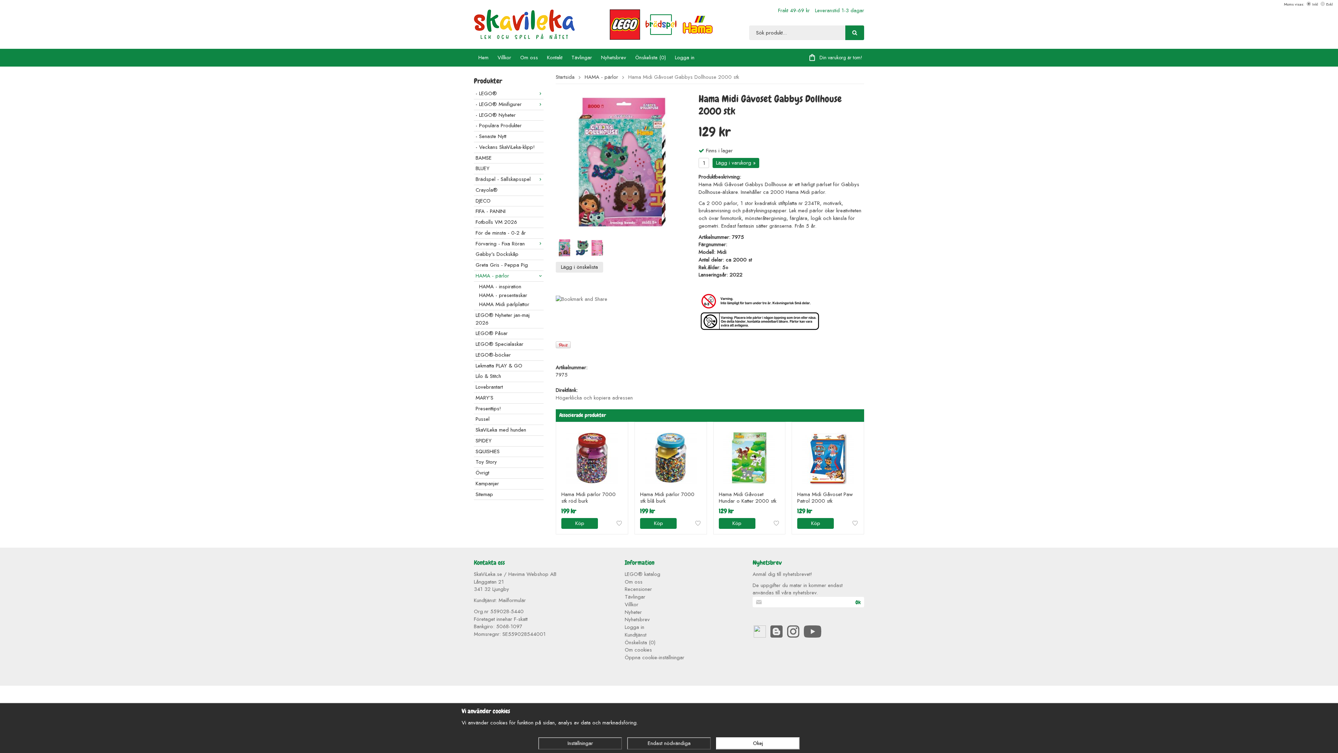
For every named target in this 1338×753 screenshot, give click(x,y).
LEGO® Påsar (492, 333)
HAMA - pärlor (492, 276)
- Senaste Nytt (491, 136)
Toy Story (486, 462)
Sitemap (484, 494)
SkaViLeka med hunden (501, 430)
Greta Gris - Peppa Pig (502, 265)
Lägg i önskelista (579, 267)
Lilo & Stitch (488, 376)
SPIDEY (484, 440)
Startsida (565, 77)
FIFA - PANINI (491, 211)
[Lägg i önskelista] (619, 523)
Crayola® (487, 190)
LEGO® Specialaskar (499, 344)
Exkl (1329, 4)
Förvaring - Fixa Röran (500, 244)
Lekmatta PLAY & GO (499, 366)
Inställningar (580, 743)
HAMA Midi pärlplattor (504, 304)
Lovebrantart (489, 387)
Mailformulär (512, 600)
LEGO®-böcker (493, 355)
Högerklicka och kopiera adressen (594, 398)
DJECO (483, 201)
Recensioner (638, 589)
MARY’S (484, 398)
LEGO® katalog (642, 574)
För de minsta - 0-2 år (501, 233)
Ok (858, 602)
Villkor (504, 57)
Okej (758, 743)
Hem (483, 57)
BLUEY (483, 168)
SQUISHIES (488, 451)
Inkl (1315, 4)
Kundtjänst (635, 635)
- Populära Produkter (499, 125)
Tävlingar (581, 57)
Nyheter (633, 612)
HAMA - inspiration (500, 286)
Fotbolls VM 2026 (496, 222)
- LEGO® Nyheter (496, 115)
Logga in (684, 57)
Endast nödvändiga (669, 743)
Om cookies (638, 650)
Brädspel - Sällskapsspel (503, 179)
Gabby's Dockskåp (497, 254)
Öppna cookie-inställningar (654, 657)
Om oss (529, 57)
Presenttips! (488, 408)
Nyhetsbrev (613, 57)
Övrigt (482, 473)
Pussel (483, 419)
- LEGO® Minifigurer (499, 104)
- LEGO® (486, 93)
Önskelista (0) (650, 57)
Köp (579, 523)
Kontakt (554, 57)
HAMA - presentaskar (503, 295)
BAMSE (484, 158)
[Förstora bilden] (622, 162)
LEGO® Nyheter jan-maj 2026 (503, 319)
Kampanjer (487, 483)
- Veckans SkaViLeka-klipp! (505, 147)
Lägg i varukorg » (736, 163)
